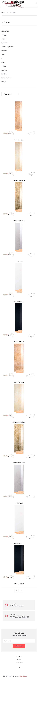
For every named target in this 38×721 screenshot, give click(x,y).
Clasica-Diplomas (7, 47)
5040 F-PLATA (19, 503)
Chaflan (4, 35)
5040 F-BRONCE (19, 382)
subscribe (19, 646)
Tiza (2, 55)
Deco (3, 62)
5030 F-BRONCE (19, 140)
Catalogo (12, 13)
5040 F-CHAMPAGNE (19, 422)
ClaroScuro (23, 676)
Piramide (4, 43)
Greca (3, 66)
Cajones (4, 39)
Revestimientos (6, 78)
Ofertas (19, 659)
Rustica (3, 74)
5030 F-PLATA (19, 261)
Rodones (4, 51)
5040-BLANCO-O (19, 543)
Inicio (3, 13)
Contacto (19, 662)
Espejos (3, 82)
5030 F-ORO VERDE (19, 221)
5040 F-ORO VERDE (19, 463)
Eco (2, 58)
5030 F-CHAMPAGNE (19, 180)
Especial (4, 70)
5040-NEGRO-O (19, 584)
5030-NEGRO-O (19, 342)
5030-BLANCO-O (19, 301)
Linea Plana (5, 31)
